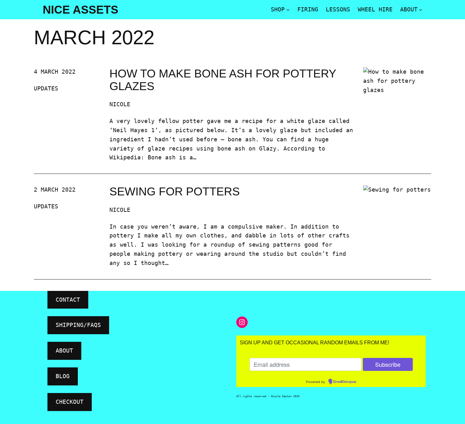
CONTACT (68, 299)
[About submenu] (420, 9)
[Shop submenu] (288, 9)
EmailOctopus (344, 382)
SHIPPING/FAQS (78, 325)
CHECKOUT (70, 401)
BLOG (63, 376)
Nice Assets (80, 9)
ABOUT (64, 350)
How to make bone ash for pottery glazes (222, 79)
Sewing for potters (174, 191)
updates (46, 88)
